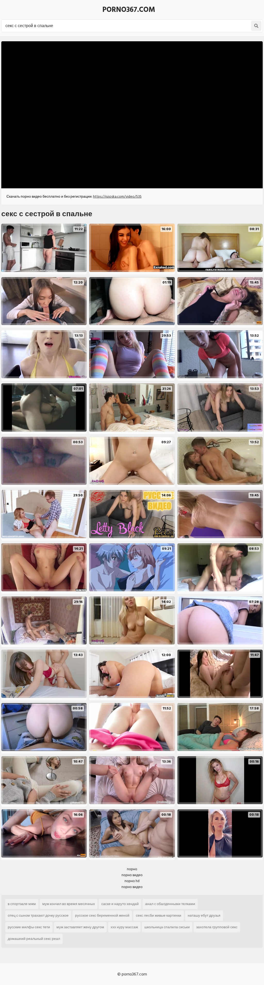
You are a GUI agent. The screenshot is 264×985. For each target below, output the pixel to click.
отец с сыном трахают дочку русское (38, 915)
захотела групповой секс (216, 927)
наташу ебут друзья (204, 915)
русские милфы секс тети (29, 927)
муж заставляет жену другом (80, 927)
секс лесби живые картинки (158, 915)
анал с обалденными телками (170, 904)
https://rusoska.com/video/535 (117, 196)
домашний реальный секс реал (34, 939)
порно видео (132, 875)
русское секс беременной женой (102, 915)
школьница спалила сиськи (167, 927)
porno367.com (128, 9)
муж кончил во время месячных (68, 904)
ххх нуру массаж (124, 927)
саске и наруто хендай (120, 904)
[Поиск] (256, 26)
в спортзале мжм (22, 904)
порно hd (132, 881)
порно (132, 869)
